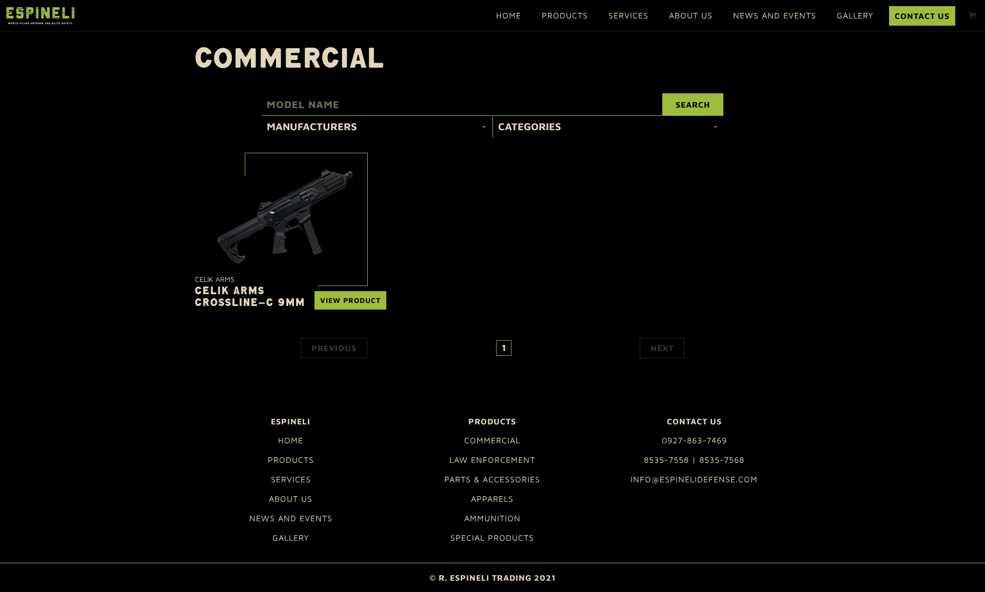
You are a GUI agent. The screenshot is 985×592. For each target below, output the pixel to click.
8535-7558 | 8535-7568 (694, 459)
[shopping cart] (972, 15)
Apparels (492, 498)
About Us (691, 15)
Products (565, 15)
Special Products (492, 537)
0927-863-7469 (694, 440)
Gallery (855, 15)
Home (508, 15)
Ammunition (492, 518)
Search (693, 104)
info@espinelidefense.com (694, 479)
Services (628, 15)
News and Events (774, 15)
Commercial (492, 440)
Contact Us (922, 16)
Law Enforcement (492, 459)
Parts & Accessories (492, 479)
